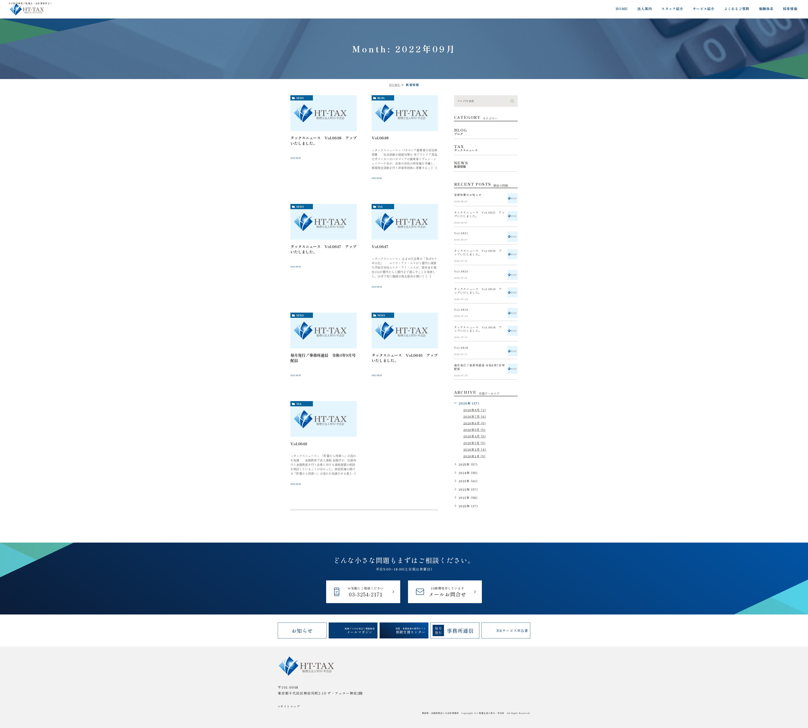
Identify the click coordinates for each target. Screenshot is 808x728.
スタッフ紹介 (672, 8)
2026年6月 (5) (474, 423)
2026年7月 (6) (474, 416)
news (300, 98)
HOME (622, 8)
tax (380, 206)
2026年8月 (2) (474, 410)
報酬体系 (766, 8)
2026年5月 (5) (474, 430)
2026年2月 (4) (474, 449)
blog (381, 98)
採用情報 (790, 8)
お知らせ (302, 630)
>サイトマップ (289, 706)
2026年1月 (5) (474, 456)
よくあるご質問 (737, 8)
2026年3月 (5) (474, 443)
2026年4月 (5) (474, 436)
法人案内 (644, 8)
